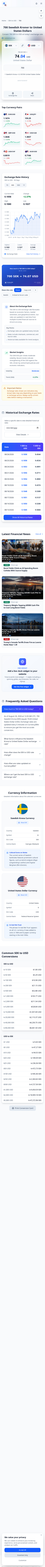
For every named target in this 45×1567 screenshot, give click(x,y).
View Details (21, 434)
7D (7, 185)
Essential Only (22, 1555)
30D (12, 185)
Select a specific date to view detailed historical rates (21, 422)
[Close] (41, 1535)
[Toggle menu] (41, 3)
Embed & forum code (20, 295)
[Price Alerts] (36, 3)
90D (18, 185)
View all (38, 534)
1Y (24, 185)
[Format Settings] (41, 11)
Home (4, 21)
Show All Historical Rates (22, 517)
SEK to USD (12, 21)
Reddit (5, 295)
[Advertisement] (22, 12)
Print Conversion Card (24, 1108)
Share (18, 290)
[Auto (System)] (41, 16)
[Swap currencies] (22, 45)
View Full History (32, 254)
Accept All (22, 1550)
